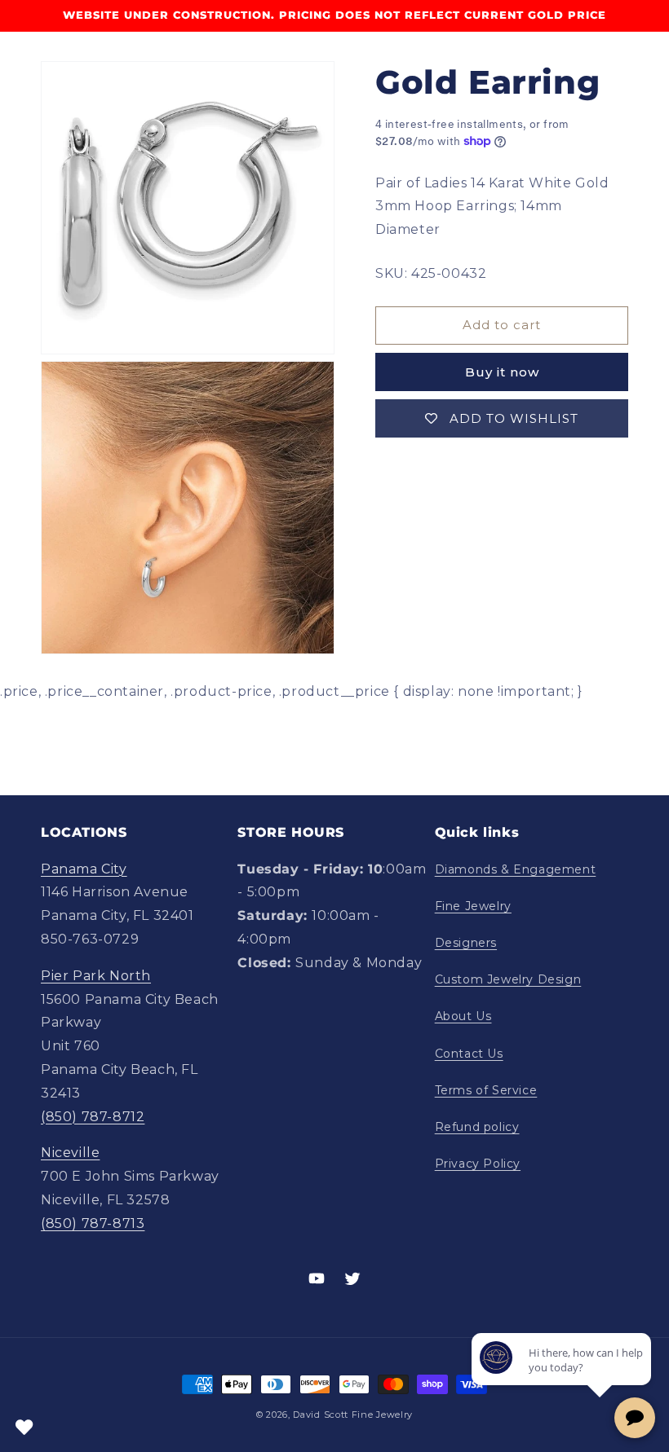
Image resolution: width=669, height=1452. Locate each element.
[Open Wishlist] (24, 1427)
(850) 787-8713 (92, 1223)
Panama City (84, 869)
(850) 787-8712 (92, 1116)
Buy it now (502, 372)
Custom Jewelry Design (508, 979)
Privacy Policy (478, 1163)
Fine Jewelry (473, 906)
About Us (463, 1016)
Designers (466, 942)
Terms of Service (486, 1090)
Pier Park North (96, 975)
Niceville (70, 1152)
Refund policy (477, 1127)
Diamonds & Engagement (515, 869)
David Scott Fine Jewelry (353, 1414)
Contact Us (469, 1053)
